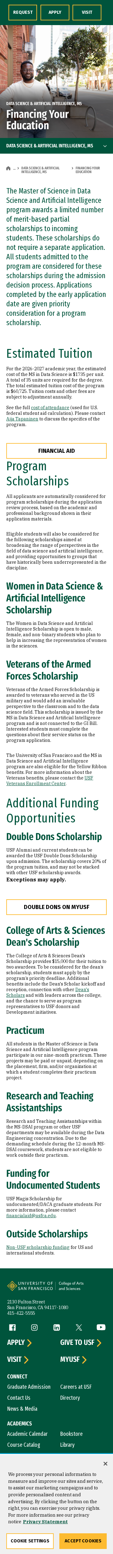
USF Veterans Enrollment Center (49, 780)
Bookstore (71, 1433)
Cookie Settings (30, 1541)
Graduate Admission (29, 1386)
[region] (56, 1504)
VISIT (87, 12)
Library (67, 1444)
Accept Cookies (83, 1541)
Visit (14, 1360)
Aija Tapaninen (22, 419)
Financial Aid (56, 450)
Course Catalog (23, 1444)
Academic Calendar (27, 1433)
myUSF (70, 1360)
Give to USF (77, 1343)
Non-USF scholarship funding (38, 1247)
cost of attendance (50, 407)
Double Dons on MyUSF (56, 907)
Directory (70, 1397)
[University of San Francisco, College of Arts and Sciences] (80, 1289)
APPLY (55, 12)
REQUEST (23, 12)
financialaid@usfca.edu (31, 1215)
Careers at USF (76, 1386)
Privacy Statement (45, 1522)
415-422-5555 (21, 1313)
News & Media (22, 1408)
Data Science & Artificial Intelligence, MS (40, 170)
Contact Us (18, 1397)
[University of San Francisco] (32, 1289)
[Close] (105, 1464)
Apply (16, 1343)
